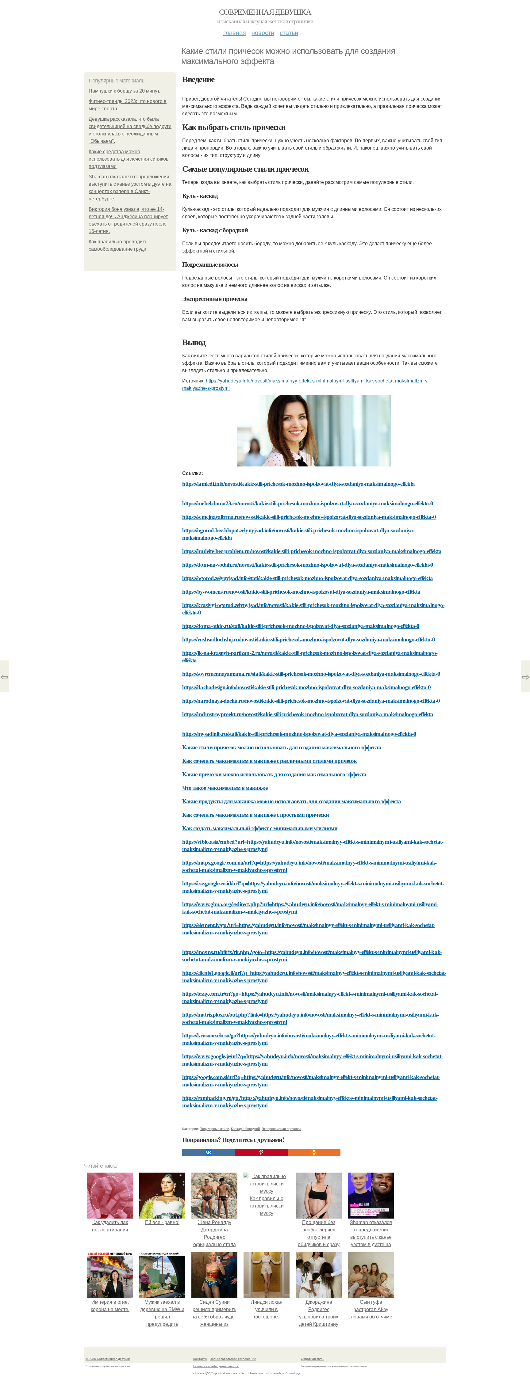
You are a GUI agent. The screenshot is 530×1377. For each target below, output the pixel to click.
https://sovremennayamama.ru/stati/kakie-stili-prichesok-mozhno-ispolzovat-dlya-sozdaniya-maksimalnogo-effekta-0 (311, 673)
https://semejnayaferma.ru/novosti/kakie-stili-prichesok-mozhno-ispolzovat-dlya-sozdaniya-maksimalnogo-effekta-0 (309, 516)
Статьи (289, 32)
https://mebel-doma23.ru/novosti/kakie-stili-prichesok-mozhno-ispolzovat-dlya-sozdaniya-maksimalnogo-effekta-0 (307, 503)
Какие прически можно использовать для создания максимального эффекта (274, 774)
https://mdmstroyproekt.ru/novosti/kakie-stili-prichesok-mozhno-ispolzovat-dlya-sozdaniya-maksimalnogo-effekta (307, 714)
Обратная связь (312, 1358)
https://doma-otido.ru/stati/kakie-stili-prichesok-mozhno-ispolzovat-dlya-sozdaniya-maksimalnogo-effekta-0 (300, 626)
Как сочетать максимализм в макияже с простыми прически (255, 814)
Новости (263, 32)
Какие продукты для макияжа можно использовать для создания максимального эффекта (291, 801)
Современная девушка (265, 11)
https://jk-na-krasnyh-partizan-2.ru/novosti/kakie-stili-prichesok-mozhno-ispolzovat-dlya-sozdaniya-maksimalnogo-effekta (309, 656)
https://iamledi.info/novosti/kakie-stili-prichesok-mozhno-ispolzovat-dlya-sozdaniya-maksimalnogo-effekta (298, 483)
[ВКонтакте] (208, 1152)
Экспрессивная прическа (281, 1128)
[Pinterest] (261, 1152)
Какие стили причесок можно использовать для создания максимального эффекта (281, 747)
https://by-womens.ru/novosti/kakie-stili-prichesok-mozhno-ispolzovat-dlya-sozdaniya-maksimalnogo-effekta (301, 591)
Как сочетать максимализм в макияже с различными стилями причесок (269, 760)
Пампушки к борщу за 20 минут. (124, 90)
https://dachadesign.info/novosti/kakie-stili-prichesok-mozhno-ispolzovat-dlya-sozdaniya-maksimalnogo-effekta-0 (306, 687)
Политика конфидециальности (216, 1366)
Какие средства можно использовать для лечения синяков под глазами (129, 159)
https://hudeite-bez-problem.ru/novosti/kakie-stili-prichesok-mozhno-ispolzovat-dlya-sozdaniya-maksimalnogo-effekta (311, 551)
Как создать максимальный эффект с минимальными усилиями (259, 828)
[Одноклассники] (314, 1152)
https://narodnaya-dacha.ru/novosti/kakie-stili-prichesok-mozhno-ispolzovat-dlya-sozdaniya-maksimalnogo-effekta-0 (311, 700)
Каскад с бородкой (245, 1128)
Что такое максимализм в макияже (224, 787)
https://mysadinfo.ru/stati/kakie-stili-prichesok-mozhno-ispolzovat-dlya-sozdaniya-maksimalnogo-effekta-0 (299, 733)
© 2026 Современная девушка (108, 1358)
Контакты (200, 1358)
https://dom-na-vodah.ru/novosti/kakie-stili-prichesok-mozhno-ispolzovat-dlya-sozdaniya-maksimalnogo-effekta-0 (307, 564)
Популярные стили (214, 1128)
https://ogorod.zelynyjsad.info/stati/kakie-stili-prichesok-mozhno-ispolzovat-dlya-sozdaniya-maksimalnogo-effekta (307, 578)
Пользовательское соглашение (233, 1358)
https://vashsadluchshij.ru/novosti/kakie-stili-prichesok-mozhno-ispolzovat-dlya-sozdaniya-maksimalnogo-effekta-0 (308, 639)
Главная (234, 32)
